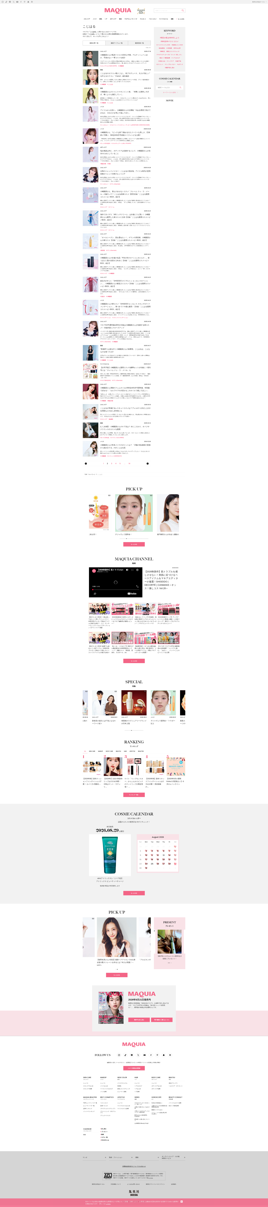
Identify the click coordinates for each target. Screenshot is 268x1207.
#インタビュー (104, 125)
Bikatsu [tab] (118, 751)
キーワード (92, 474)
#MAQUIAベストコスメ (169, 41)
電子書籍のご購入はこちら (161, 1020)
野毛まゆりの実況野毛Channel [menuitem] (141, 1116)
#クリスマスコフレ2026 (163, 45)
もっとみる (134, 544)
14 (129, 463)
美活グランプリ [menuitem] (173, 1083)
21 (169, 859)
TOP (86, 474)
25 (152, 863)
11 (152, 855)
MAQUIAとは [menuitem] (105, 1140)
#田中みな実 (176, 48)
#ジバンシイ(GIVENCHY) (114, 456)
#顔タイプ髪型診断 (164, 58)
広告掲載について (116, 1184)
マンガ (85, 1157)
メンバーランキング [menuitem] (89, 1111)
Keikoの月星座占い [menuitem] (157, 1103)
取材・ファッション (115, 1157)
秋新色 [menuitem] (119, 1086)
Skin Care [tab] (92, 751)
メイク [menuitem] (95, 19)
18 (152, 859)
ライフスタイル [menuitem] (163, 19)
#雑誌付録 (103, 163)
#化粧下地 (178, 61)
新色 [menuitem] (100, 19)
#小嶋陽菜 (121, 66)
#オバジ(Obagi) (104, 437)
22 (175, 859)
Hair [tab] (125, 751)
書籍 (136, 1157)
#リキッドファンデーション (120, 317)
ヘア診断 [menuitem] (137, 1091)
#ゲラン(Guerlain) (115, 184)
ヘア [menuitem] (106, 19)
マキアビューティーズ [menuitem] (130, 19)
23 (140, 863)
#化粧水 (102, 296)
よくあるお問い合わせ (133, 1184)
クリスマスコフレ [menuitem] (122, 1083)
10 (146, 855)
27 (163, 863)
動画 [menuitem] (102, 1134)
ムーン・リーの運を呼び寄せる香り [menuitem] (159, 1113)
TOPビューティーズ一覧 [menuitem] (90, 1103)
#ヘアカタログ (176, 58)
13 (163, 855)
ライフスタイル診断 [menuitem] (123, 1108)
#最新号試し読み (169, 67)
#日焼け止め (161, 61)
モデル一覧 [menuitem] (104, 1137)
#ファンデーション (105, 317)
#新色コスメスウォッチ (172, 51)
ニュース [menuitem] (85, 1083)
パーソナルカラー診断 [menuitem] (175, 1103)
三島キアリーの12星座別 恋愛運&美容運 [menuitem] (159, 1106)
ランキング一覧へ (134, 795)
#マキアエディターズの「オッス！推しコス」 (170, 54)
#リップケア (170, 61)
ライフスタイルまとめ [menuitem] (123, 1105)
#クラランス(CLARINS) (117, 437)
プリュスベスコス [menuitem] (105, 1115)
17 (146, 859)
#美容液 (102, 250)
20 (163, 859)
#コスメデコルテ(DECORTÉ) (108, 66)
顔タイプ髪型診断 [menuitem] (174, 1105)
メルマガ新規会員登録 (134, 1068)
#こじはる (110, 84)
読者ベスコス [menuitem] (104, 1105)
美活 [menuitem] (120, 19)
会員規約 (173, 1184)
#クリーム (111, 207)
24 (146, 863)
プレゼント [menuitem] (143, 19)
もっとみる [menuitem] (181, 19)
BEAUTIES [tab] (141, 751)
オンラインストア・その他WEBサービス (170, 1157)
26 (158, 863)
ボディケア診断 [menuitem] (156, 1088)
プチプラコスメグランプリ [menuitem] (107, 1108)
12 (158, 855)
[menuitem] (91, 1079)
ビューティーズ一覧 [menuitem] (89, 1105)
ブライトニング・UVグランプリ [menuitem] (108, 1112)
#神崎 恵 (162, 51)
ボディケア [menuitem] (113, 19)
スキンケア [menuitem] (87, 19)
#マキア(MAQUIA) (105, 380)
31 (146, 868)
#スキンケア (103, 207)
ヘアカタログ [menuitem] (138, 1086)
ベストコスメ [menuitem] (153, 19)
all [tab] (85, 751)
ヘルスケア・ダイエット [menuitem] (176, 1086)
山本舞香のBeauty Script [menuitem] (141, 1123)
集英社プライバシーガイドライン (155, 1184)
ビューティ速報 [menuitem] (121, 1091)
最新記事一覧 (94, 43)
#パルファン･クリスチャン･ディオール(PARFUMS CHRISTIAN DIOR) (130, 125)
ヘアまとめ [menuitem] (138, 1088)
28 (169, 863)
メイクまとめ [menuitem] (104, 1086)
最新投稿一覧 (139, 43)
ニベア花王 (118, 878)
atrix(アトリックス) (104, 878)
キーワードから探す (169, 92)
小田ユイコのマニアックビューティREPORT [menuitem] (142, 1111)
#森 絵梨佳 (162, 48)
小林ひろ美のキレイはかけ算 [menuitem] (142, 1107)
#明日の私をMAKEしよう (169, 38)
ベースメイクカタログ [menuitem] (106, 1088)
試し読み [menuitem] (103, 1128)
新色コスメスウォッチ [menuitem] (123, 1088)
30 (140, 868)
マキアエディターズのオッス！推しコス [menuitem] (142, 1103)
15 (175, 855)
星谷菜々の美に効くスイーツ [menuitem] (142, 1120)
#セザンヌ (180, 64)
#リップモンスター (170, 64)
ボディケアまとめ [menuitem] (157, 1086)
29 (175, 863)
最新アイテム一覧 (117, 43)
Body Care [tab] (109, 751)
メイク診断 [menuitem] (103, 1091)
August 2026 (158, 837)
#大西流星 (169, 48)
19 (158, 859)
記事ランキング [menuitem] (87, 1108)
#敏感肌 (111, 419)
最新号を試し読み (139, 1020)
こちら (151, 1178)
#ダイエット (159, 64)
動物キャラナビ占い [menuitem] (157, 1109)
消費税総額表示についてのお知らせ (134, 1166)
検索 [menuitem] (84, 1134)
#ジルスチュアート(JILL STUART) (121, 143)
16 (140, 859)
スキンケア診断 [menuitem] (87, 1088)
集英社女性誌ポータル (258, 2)
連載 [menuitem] (172, 19)
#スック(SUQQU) (105, 143)
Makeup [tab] (100, 751)
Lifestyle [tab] (132, 751)
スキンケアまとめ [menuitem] (88, 1086)
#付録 (109, 163)
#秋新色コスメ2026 (177, 45)
